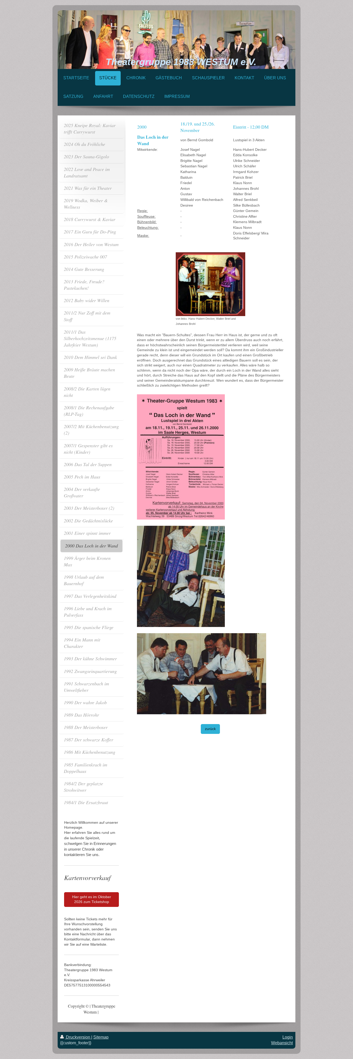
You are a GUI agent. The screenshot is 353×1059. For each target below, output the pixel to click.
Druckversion (78, 1037)
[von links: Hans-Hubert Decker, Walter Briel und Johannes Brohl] (210, 284)
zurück (210, 729)
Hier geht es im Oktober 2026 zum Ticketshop (91, 899)
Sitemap (101, 1037)
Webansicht (282, 1043)
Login (287, 1037)
